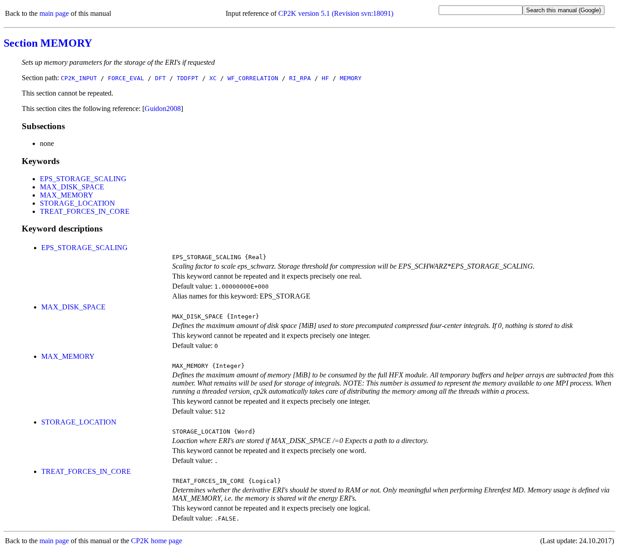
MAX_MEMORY (66, 195)
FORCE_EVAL (126, 78)
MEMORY (351, 78)
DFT (160, 78)
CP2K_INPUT (79, 78)
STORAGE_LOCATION (77, 203)
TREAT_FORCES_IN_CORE (85, 211)
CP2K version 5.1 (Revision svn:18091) (335, 13)
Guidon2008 (163, 108)
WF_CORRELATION (252, 78)
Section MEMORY (48, 43)
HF (325, 78)
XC (213, 78)
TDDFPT (187, 78)
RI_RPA (300, 78)
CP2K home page (156, 541)
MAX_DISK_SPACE (72, 187)
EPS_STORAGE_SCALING (83, 179)
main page (54, 13)
